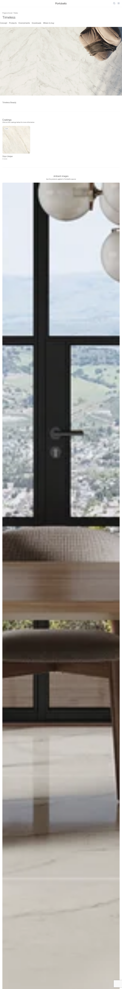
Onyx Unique (7, 156)
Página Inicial (7, 13)
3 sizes (4, 159)
